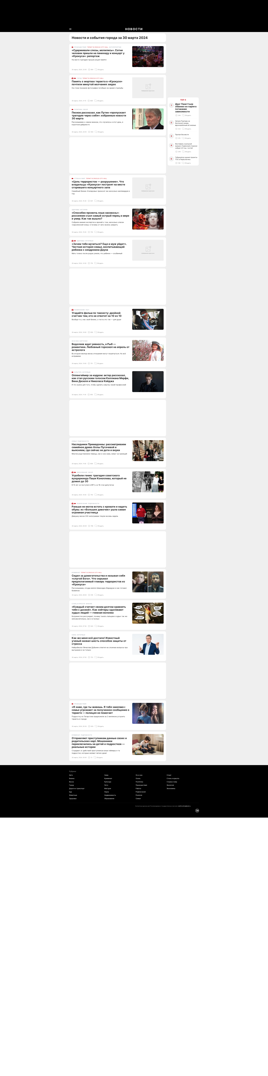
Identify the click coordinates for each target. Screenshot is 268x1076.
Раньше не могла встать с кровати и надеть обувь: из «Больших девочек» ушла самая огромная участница (99, 509)
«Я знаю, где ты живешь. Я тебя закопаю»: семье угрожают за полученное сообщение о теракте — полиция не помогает (100, 710)
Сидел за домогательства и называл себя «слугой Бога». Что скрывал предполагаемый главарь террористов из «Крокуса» (98, 580)
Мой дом (107, 788)
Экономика (171, 788)
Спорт (169, 775)
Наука (106, 792)
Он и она (139, 775)
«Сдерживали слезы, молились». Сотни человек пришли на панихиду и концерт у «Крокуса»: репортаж (98, 53)
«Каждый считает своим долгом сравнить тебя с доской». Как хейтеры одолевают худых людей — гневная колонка (99, 609)
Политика (139, 782)
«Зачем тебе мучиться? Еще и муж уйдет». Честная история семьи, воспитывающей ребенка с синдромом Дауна (99, 247)
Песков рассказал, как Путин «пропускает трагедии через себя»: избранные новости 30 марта (99, 115)
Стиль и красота (173, 778)
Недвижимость (110, 795)
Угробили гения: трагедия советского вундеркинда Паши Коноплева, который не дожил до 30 (99, 478)
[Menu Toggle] (70, 29)
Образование (109, 798)
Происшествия (141, 785)
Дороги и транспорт (76, 788)
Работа (138, 788)
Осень (138, 778)
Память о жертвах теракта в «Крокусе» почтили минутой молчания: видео (97, 83)
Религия (139, 795)
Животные (73, 795)
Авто (71, 775)
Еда (70, 792)
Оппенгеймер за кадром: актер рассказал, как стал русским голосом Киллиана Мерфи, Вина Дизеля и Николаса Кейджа (100, 378)
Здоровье (73, 798)
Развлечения (141, 792)
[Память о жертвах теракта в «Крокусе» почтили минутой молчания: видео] (148, 87)
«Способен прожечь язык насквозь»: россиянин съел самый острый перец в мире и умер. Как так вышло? (100, 215)
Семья (138, 798)
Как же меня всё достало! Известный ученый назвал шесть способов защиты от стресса (99, 641)
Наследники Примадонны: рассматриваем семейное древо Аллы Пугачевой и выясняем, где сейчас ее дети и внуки (99, 447)
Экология (170, 785)
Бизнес (72, 778)
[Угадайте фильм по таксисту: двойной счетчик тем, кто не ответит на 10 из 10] (148, 319)
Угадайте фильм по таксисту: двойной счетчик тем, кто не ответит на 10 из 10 (97, 314)
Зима (106, 775)
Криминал (108, 778)
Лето (106, 785)
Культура (107, 782)
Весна (71, 782)
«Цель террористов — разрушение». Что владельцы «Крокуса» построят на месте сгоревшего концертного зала (98, 184)
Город (71, 785)
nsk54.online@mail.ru (184, 806)
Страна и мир (172, 782)
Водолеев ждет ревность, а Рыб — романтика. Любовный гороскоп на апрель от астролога (100, 347)
